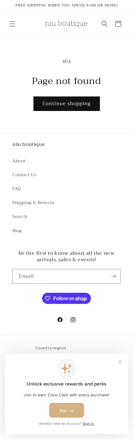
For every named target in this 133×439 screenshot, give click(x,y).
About (19, 160)
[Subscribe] (113, 276)
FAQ (16, 188)
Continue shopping (67, 104)
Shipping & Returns (33, 202)
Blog (16, 230)
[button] (12, 24)
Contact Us (24, 174)
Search (20, 216)
